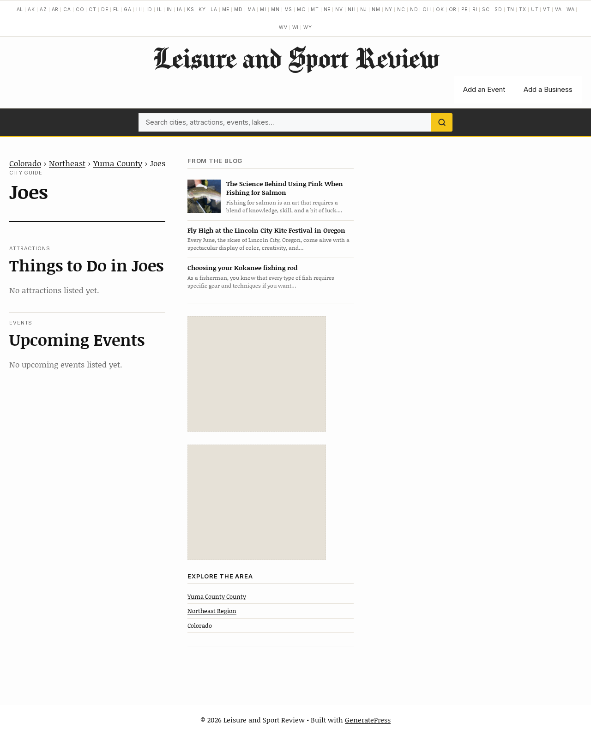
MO (301, 9)
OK (440, 9)
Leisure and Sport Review (296, 58)
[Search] (441, 122)
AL (20, 9)
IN (170, 9)
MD (238, 9)
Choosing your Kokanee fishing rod (242, 267)
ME (226, 9)
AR (55, 9)
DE (105, 9)
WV (283, 27)
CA (67, 9)
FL (116, 9)
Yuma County (117, 162)
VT (546, 9)
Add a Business (548, 89)
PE (464, 9)
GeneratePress (368, 720)
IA (179, 9)
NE (327, 9)
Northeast (67, 162)
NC (401, 9)
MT (315, 9)
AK (31, 9)
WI (295, 27)
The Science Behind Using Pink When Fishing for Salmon (284, 188)
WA (571, 9)
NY (389, 9)
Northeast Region (211, 611)
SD (498, 9)
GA (128, 9)
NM (376, 9)
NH (352, 9)
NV (339, 9)
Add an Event (484, 89)
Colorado (25, 162)
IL (159, 9)
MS (288, 9)
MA (251, 9)
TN (511, 9)
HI (139, 9)
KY (202, 9)
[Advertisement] (256, 374)
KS (190, 9)
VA (558, 9)
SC (486, 9)
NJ (363, 9)
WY (307, 27)
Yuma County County (216, 596)
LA (214, 9)
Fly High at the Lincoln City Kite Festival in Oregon (266, 230)
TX (522, 9)
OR (453, 9)
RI (475, 9)
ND (414, 9)
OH (426, 9)
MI (263, 9)
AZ (43, 9)
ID (149, 9)
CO (80, 9)
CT (92, 9)
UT (535, 9)
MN (275, 9)
